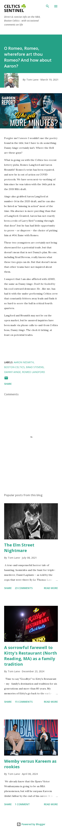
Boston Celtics (14, 367)
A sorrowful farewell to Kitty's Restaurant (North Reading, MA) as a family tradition (30, 656)
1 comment (22, 804)
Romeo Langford (33, 372)
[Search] (47, 6)
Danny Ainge (12, 372)
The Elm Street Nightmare (19, 547)
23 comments (24, 588)
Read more (51, 588)
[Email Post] (6, 379)
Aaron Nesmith (24, 362)
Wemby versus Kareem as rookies (30, 763)
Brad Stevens (35, 367)
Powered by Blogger (33, 824)
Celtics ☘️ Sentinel (15, 8)
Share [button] (8, 383)
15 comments (24, 701)
